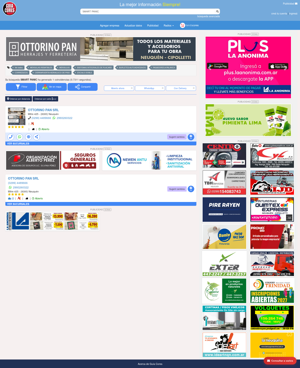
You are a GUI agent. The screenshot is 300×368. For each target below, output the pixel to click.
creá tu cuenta (279, 13)
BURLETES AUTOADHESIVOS (132, 68)
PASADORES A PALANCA (164, 68)
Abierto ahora (118, 88)
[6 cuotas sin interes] (32, 123)
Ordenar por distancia (19, 98)
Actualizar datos (133, 25)
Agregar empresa (109, 25)
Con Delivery (180, 88)
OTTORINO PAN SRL (43, 110)
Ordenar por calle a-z (45, 98)
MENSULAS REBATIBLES (41, 68)
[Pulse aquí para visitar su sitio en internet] (10, 198)
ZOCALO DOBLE (84, 73)
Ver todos (19, 68)
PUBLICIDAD (100, 34)
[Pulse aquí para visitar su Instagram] (13, 198)
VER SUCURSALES (18, 143)
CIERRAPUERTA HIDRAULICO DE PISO (52, 73)
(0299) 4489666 (41, 118)
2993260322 (64, 118)
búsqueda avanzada (208, 16)
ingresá (293, 13)
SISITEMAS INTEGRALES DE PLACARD (94, 68)
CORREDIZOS (21, 73)
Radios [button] (168, 25)
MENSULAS (64, 68)
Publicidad (289, 3)
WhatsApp (149, 88)
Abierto (45, 129)
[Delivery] (33, 129)
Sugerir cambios (177, 136)
